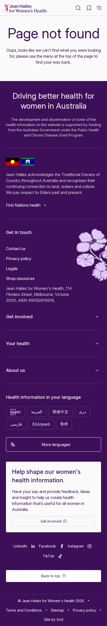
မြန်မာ (15, 411)
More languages (56, 444)
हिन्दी (64, 424)
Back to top (50, 576)
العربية (36, 411)
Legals (12, 268)
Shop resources (20, 278)
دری (82, 411)
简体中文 (60, 411)
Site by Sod (53, 619)
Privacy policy (18, 258)
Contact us (16, 248)
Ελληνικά (41, 424)
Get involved (19, 316)
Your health (18, 343)
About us (15, 370)
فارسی (16, 424)
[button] (99, 8)
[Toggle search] (78, 8)
